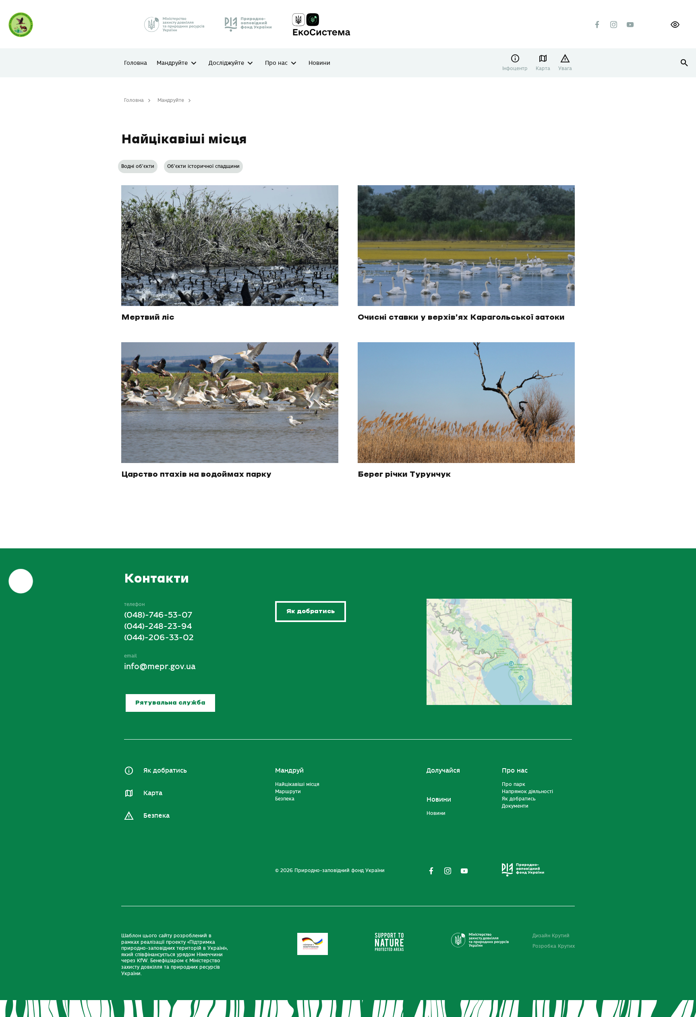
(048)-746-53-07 (158, 615)
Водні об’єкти (137, 166)
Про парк (513, 784)
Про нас (276, 63)
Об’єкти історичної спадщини (203, 166)
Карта (543, 68)
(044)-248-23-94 (158, 626)
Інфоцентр (515, 68)
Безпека (156, 815)
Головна (135, 63)
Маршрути (288, 791)
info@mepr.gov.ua (160, 666)
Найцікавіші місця (297, 784)
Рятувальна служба (170, 702)
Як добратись (310, 611)
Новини (319, 63)
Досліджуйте (226, 63)
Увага (565, 68)
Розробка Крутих (553, 946)
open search (684, 63)
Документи (515, 806)
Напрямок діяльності (527, 791)
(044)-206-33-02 (159, 637)
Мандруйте (172, 63)
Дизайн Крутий (551, 935)
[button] (675, 24)
